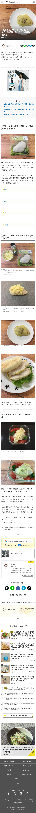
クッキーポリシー (28, 801)
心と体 (9, 770)
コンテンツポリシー (7, 801)
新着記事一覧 (27, 774)
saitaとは (18, 778)
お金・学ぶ (27, 766)
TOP (3, 602)
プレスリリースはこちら (15, 799)
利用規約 (31, 799)
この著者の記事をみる (28, 575)
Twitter (6, 189)
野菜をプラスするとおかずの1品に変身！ (16, 114)
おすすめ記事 (24, 799)
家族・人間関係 (9, 761)
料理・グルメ (9, 602)
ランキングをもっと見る (19, 715)
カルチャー (27, 770)
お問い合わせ (5, 799)
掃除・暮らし (27, 761)
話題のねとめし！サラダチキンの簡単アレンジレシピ (18, 110)
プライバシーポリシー (18, 801)
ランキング (9, 774)
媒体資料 (20, 803)
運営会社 (15, 803)
